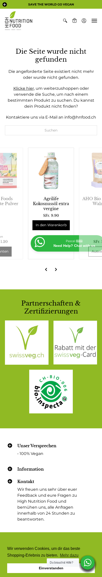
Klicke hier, (24, 88)
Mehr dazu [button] (69, 555)
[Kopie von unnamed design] (75, 342)
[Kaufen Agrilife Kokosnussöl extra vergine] (51, 170)
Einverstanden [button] (51, 568)
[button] (4, 4)
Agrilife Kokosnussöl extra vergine (51, 203)
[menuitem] (65, 21)
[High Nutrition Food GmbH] (18, 21)
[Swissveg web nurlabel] (27, 342)
